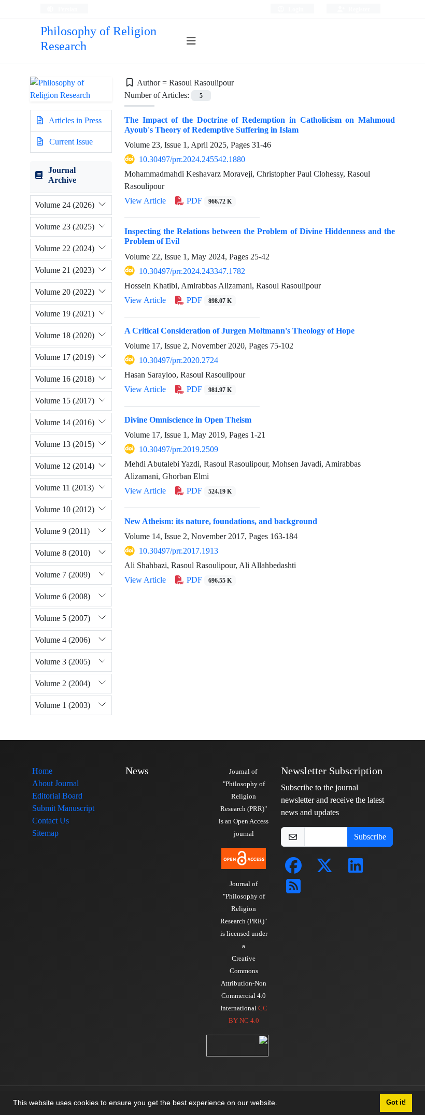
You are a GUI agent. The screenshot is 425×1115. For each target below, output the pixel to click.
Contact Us (50, 821)
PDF (208, 201)
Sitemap (45, 833)
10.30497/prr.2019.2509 (178, 449)
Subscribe (370, 837)
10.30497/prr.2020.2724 (178, 360)
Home (42, 771)
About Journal (55, 783)
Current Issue (70, 142)
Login (295, 9)
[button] (280, 1104)
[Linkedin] (355, 869)
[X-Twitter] (324, 869)
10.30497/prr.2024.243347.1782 (192, 271)
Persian (67, 9)
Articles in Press (74, 120)
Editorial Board (57, 796)
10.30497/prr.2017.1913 (178, 551)
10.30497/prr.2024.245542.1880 (192, 159)
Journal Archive (62, 175)
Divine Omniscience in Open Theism (187, 420)
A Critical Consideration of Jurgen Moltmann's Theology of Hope (239, 331)
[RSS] (293, 889)
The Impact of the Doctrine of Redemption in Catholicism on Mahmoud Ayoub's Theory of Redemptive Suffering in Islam (259, 125)
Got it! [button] (396, 1102)
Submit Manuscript (63, 808)
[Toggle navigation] (191, 41)
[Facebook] (293, 869)
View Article (145, 201)
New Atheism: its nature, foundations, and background (220, 521)
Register (358, 9)
